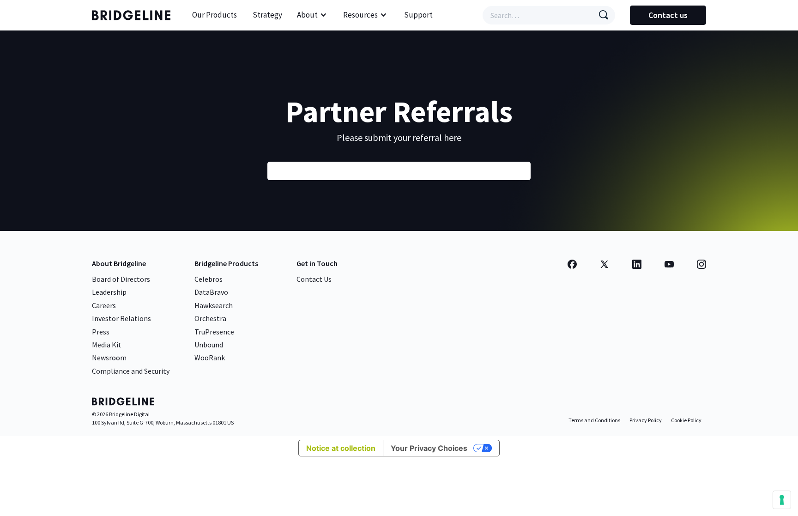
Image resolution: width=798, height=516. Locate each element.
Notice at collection (340, 448)
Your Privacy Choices (429, 448)
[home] (133, 15)
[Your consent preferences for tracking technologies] (782, 500)
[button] (312, 15)
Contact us (668, 15)
